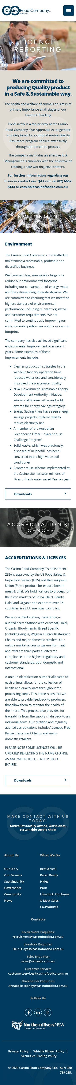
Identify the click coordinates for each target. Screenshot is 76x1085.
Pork (43, 888)
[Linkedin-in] (38, 1012)
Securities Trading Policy (39, 1056)
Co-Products (49, 907)
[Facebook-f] (28, 1012)
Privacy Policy (18, 1051)
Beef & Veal (48, 869)
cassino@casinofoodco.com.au (44, 187)
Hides (44, 881)
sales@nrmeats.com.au (38, 961)
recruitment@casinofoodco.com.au (38, 937)
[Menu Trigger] (68, 10)
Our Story (11, 869)
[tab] (41, 494)
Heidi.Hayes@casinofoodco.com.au (38, 949)
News (8, 900)
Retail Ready (49, 875)
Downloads (23, 494)
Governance (13, 888)
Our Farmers (13, 875)
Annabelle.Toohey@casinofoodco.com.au (38, 986)
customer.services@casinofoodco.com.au (38, 973)
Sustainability (14, 881)
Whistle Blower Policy (48, 1051)
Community (12, 894)
